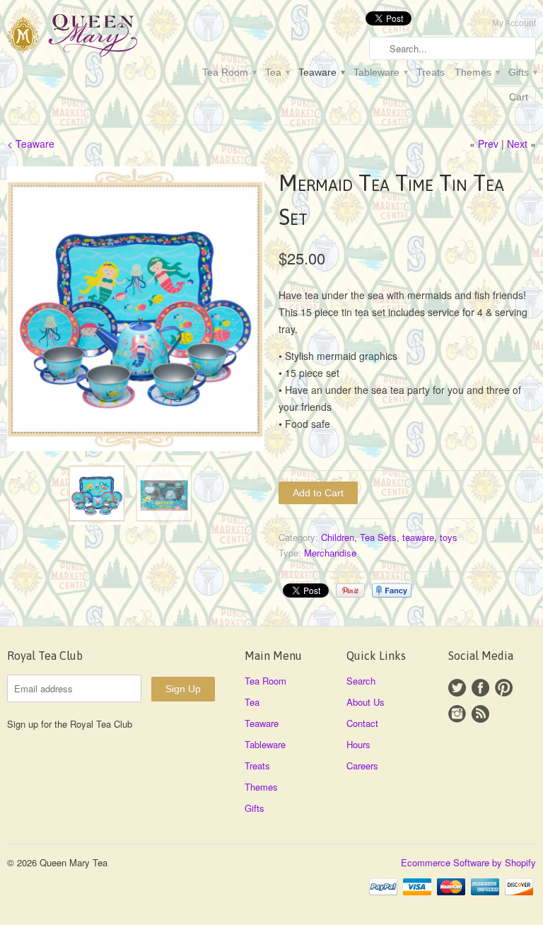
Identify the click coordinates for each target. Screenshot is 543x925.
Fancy (391, 590)
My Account (514, 23)
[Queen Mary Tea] (90, 37)
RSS (480, 714)
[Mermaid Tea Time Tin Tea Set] (135, 309)
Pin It (350, 590)
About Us (365, 702)
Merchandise (330, 552)
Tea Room (228, 72)
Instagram (457, 714)
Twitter (457, 688)
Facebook (480, 688)
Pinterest (504, 688)
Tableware (380, 72)
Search (360, 680)
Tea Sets (378, 537)
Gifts (522, 72)
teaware (418, 537)
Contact (362, 723)
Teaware (321, 72)
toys (448, 537)
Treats (430, 72)
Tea (276, 72)
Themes (476, 72)
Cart (518, 97)
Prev (488, 143)
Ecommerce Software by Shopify (468, 862)
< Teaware (30, 143)
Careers (362, 765)
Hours (358, 744)
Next (517, 143)
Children (337, 537)
